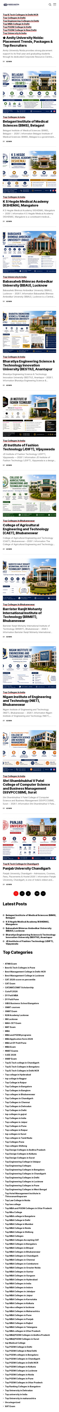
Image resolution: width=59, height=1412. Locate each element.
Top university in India (16, 1394)
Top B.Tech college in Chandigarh (22, 1063)
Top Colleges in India (15, 1118)
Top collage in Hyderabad (18, 1074)
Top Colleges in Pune (15, 1126)
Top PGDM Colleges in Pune (19, 1378)
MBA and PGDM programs (18, 1035)
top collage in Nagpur (16, 1078)
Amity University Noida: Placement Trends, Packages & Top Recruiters (28, 42)
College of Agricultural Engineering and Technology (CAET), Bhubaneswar (26, 529)
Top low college (13, 1204)
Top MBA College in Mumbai (19, 1224)
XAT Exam (10, 1406)
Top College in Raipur (16, 1082)
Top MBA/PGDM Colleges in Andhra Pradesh (27, 1335)
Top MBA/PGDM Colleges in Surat (22, 1339)
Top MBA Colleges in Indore (19, 1287)
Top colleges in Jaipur (16, 1122)
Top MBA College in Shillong (19, 1232)
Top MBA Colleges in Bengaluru (21, 1244)
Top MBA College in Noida (18, 1228)
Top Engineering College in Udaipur (23, 1162)
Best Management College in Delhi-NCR (25, 971)
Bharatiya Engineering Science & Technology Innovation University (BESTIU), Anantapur (29, 365)
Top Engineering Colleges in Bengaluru (25, 1169)
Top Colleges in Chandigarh (19, 1098)
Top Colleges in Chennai (17, 1102)
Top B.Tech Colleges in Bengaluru (22, 1066)
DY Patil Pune (12, 999)
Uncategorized (12, 1402)
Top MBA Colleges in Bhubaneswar (22, 1252)
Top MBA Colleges (14, 1236)
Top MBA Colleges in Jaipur (19, 1295)
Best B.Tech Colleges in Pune (20, 967)
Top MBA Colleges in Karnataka (21, 1299)
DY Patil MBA (11, 995)
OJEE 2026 (10, 1055)
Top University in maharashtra (20, 1398)
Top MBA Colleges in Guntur (19, 1271)
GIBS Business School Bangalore (22, 1003)
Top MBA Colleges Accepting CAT (22, 1240)
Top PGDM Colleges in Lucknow (21, 1370)
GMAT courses (12, 1007)
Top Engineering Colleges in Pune (22, 1185)
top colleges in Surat (15, 1134)
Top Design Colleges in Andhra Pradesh (25, 1150)
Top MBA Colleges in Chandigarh (21, 1256)
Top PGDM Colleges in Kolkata (20, 1366)
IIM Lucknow (11, 1019)
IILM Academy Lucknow (16, 1015)
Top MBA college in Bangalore (20, 1216)
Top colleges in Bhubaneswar (20, 1094)
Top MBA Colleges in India (18, 1283)
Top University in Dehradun (19, 1390)
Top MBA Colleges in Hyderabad (21, 1279)
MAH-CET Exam (13, 1023)
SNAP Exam (11, 1059)
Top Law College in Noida (17, 1200)
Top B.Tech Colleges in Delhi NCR (22, 1070)
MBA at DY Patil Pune (15, 1043)
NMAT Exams (11, 1051)
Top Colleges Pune (14, 1142)
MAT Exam (10, 1027)
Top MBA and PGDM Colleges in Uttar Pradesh (28, 1208)
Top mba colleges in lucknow (19, 1307)
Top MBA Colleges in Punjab (19, 1319)
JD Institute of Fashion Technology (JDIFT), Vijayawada (29, 447)
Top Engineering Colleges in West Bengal (26, 1189)
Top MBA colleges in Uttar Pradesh (22, 1331)
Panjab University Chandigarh (27, 868)
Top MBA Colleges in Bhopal (19, 1248)
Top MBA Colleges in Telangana (21, 1327)
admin (9, 62)
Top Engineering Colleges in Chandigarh (25, 1173)
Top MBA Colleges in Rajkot (19, 1323)
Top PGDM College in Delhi (18, 1347)
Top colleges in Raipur (16, 1130)
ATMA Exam (11, 964)
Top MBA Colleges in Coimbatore (21, 1263)
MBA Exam (10, 1047)
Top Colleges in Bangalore (18, 1086)
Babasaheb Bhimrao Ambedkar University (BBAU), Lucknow (28, 283)
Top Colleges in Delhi (15, 1110)
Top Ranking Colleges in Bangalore (23, 1386)
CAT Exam (10, 983)
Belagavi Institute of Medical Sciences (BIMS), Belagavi (25, 123)
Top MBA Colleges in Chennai (20, 1260)
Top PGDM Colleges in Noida (19, 1374)
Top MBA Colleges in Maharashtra (22, 1311)
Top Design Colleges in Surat (20, 1158)
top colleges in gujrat (16, 1114)
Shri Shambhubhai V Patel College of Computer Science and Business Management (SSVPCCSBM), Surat (26, 786)
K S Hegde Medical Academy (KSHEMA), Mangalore (26, 203)
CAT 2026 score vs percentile (20, 979)
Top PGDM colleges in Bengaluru (21, 1355)
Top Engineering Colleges (18, 1165)
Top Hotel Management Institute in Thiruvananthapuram (23, 1195)
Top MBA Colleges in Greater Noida (23, 1267)
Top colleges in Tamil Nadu (18, 1138)
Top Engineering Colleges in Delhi (22, 1177)
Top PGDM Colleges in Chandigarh (22, 1359)
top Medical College (15, 1343)
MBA (7, 1031)
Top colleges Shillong (16, 1146)
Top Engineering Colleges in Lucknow (24, 1181)
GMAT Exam (11, 1011)
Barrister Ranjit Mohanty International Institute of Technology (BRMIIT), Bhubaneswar (22, 615)
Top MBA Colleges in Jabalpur (20, 1291)
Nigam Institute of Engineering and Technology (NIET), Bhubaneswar (27, 701)
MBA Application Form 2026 (19, 1039)
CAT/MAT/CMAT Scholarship (19, 987)
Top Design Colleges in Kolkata (21, 1154)
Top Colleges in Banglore (18, 1090)
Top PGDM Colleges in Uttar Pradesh (24, 1382)
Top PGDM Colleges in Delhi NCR (21, 1363)
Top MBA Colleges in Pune (18, 1315)
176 (37, 893)
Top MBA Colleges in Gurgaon (20, 1275)
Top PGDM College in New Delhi (21, 1351)
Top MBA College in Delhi (17, 1220)
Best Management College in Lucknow (24, 975)
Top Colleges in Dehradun (18, 1106)
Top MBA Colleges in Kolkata (19, 1303)
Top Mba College (13, 1212)
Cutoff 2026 (11, 991)
